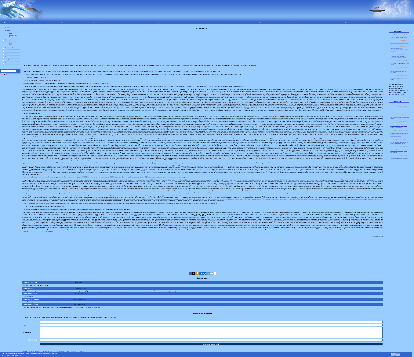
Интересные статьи (351, 23)
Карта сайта (9, 63)
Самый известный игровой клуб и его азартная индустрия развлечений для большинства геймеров (399, 134)
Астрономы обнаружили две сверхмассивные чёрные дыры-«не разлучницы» (398, 71)
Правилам (112, 317)
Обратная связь (205, 23)
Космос (11, 43)
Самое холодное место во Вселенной (398, 37)
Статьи (36, 23)
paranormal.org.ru (44, 353)
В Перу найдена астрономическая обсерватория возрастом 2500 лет (398, 57)
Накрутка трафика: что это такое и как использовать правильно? (399, 159)
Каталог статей (292, 23)
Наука (10, 44)
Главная (6, 23)
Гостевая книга (9, 57)
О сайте (261, 23)
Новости (63, 23)
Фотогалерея (156, 23)
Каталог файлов (98, 23)
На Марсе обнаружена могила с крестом (399, 42)
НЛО (10, 33)
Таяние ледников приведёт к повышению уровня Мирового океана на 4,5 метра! (399, 49)
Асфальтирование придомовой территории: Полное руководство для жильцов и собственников (398, 126)
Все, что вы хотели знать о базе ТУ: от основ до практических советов (399, 143)
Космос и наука (13, 35)
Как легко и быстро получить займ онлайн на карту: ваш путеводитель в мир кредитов (398, 151)
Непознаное (12, 37)
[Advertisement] (70, 47)
